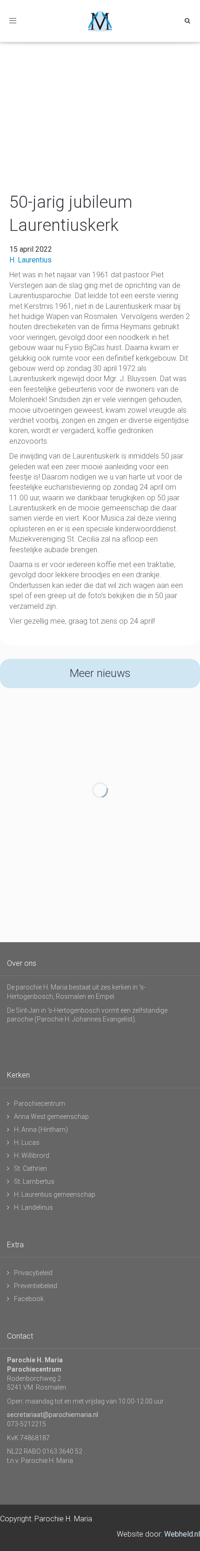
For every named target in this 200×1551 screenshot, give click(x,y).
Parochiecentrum (39, 1103)
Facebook (29, 1298)
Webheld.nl (182, 1534)
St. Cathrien (30, 1168)
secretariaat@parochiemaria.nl (52, 1414)
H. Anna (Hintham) (41, 1129)
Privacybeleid (33, 1273)
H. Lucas (27, 1142)
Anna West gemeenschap (51, 1116)
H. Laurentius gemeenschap (54, 1194)
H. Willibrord (31, 1155)
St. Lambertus (34, 1181)
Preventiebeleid (35, 1285)
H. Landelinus (33, 1207)
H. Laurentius (30, 259)
